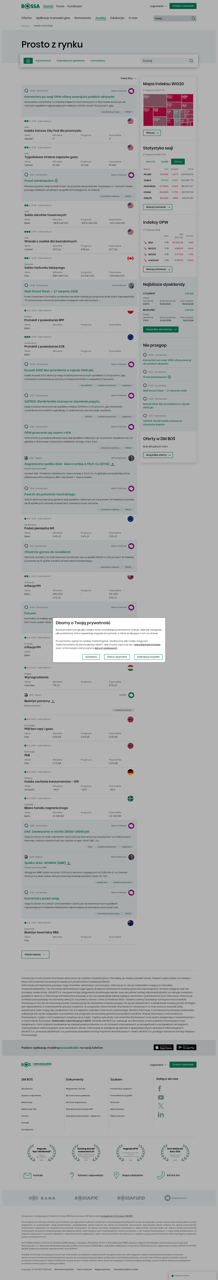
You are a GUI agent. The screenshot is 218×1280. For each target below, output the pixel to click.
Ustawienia (91, 656)
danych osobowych (105, 648)
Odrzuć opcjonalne (117, 656)
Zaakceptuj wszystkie (148, 656)
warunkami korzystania (147, 644)
